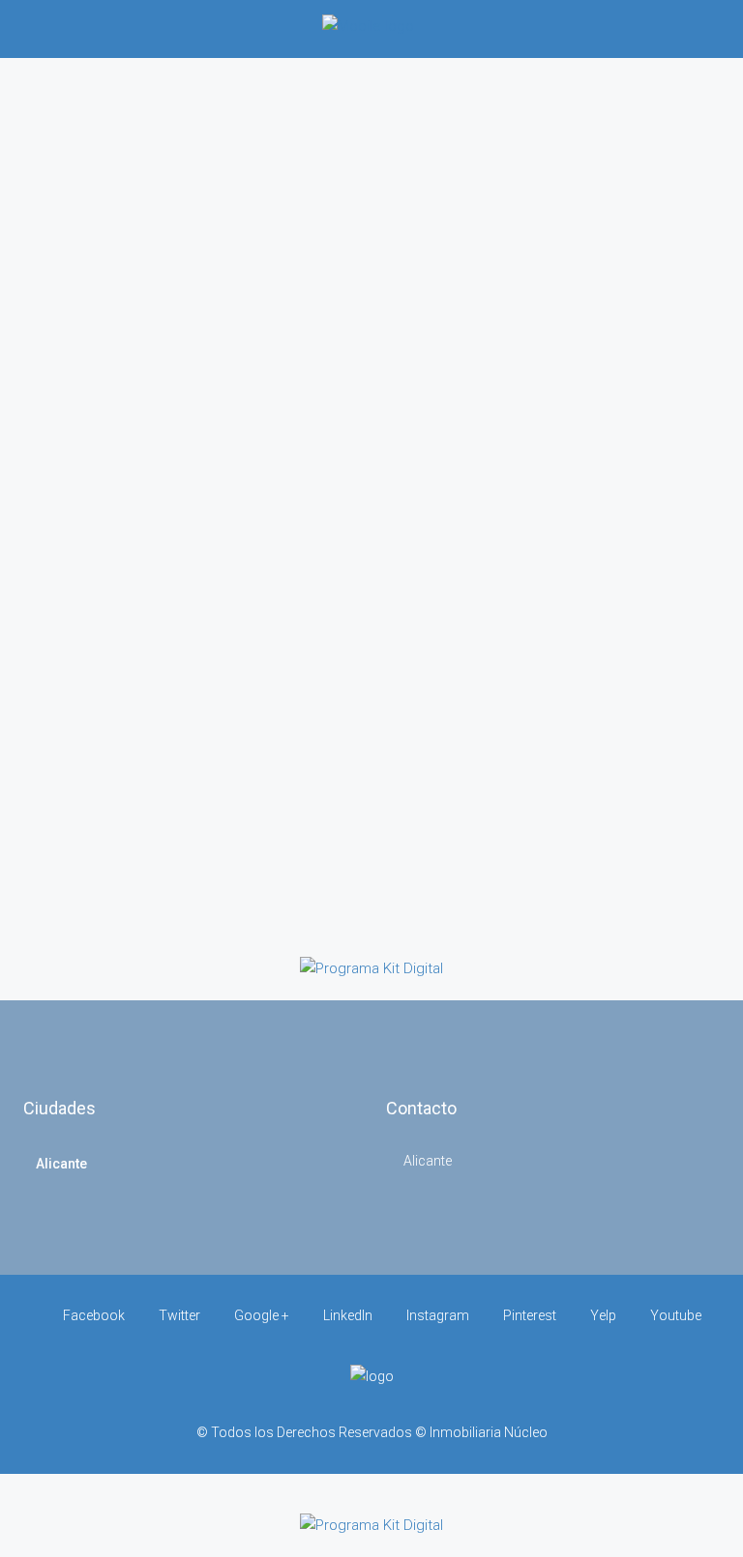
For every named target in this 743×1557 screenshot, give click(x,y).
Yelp (603, 1315)
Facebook (94, 1315)
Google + (261, 1315)
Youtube (674, 1315)
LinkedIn (347, 1315)
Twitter (179, 1315)
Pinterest (529, 1315)
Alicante (61, 1163)
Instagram (437, 1315)
